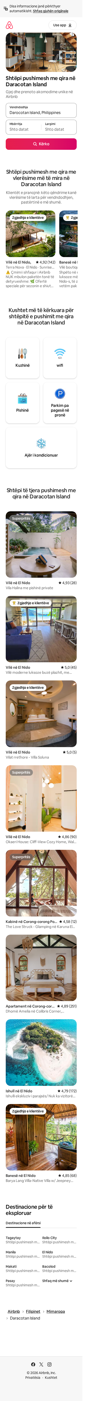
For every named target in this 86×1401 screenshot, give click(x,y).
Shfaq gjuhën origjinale (50, 11)
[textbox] (23, 129)
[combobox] (41, 112)
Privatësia (32, 1377)
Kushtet (51, 1377)
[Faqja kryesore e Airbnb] (9, 24)
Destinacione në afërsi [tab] (23, 1223)
